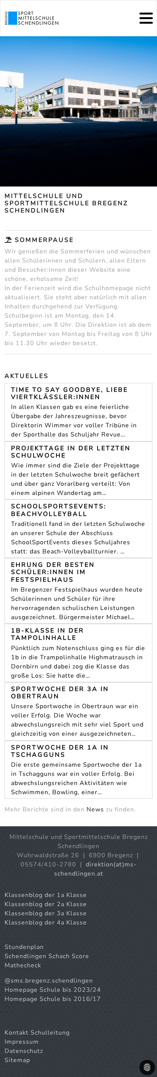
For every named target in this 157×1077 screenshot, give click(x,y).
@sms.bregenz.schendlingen (49, 980)
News (95, 809)
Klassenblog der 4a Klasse (46, 922)
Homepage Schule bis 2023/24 (53, 990)
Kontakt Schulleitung (37, 1032)
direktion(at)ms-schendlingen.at (95, 869)
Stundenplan (24, 947)
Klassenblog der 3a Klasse (46, 913)
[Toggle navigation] (146, 18)
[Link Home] (31, 18)
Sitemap (17, 1060)
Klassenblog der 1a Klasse (46, 895)
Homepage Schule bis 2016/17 (53, 999)
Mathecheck (23, 965)
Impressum (22, 1042)
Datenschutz (24, 1051)
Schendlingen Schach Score (47, 956)
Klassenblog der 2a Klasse (46, 904)
